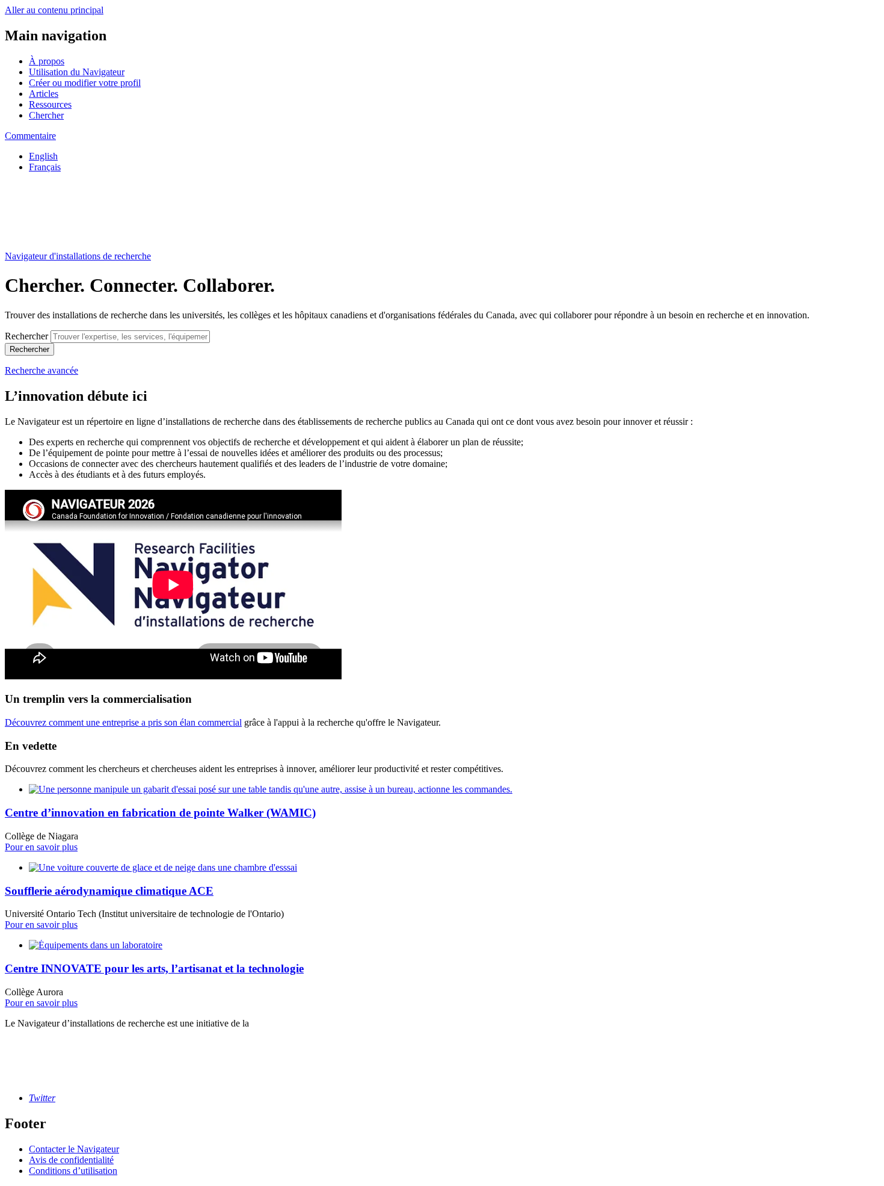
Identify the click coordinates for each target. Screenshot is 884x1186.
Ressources (50, 104)
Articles (43, 93)
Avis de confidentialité (71, 1160)
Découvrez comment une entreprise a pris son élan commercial (123, 722)
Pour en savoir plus (41, 847)
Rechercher (26, 336)
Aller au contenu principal (54, 10)
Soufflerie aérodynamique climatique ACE (109, 891)
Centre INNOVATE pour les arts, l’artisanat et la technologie (154, 968)
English (43, 156)
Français (45, 167)
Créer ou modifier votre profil (85, 83)
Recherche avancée (41, 370)
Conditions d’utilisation (73, 1171)
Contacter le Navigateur (74, 1149)
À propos (46, 61)
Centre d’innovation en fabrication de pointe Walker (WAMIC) (160, 812)
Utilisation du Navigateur (76, 72)
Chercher (46, 115)
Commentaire (30, 136)
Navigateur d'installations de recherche (78, 256)
